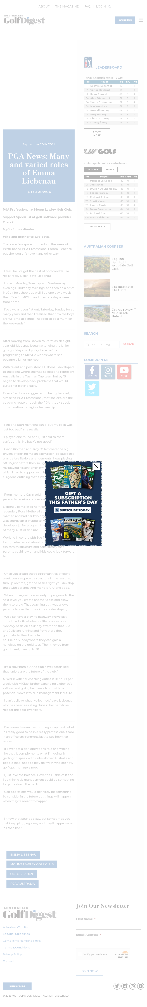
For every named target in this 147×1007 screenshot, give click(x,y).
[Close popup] (96, 466)
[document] (73, 503)
